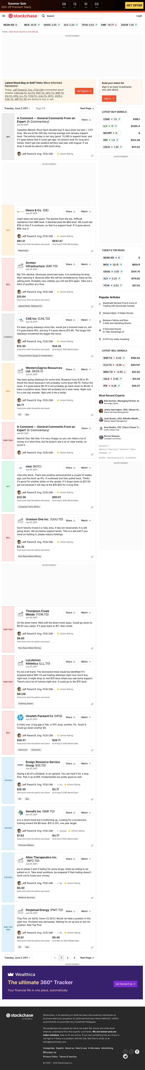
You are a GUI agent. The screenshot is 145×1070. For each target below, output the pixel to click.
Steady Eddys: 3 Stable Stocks (118, 313)
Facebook (103, 453)
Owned (63, 831)
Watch (84, 211)
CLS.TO (112, 364)
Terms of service (68, 1056)
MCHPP (110, 133)
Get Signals (83, 91)
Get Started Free (124, 984)
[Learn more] (92, 155)
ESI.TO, (9, 96)
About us (102, 449)
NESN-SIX (10, 24)
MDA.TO (113, 371)
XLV (69, 24)
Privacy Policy (50, 1056)
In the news (94, 1048)
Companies (49, 1048)
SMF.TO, (60, 93)
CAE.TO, (10, 99)
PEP (109, 140)
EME (107, 24)
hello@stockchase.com (54, 1041)
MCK (30, 24)
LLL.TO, (23, 96)
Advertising (107, 1048)
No (61, 784)
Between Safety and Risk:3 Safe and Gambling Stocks (117, 321)
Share (85, 119)
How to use (112, 449)
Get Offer (134, 5)
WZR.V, (59, 96)
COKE (110, 119)
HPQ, (16, 96)
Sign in (108, 98)
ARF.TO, (19, 99)
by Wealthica (131, 458)
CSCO (111, 147)
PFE (109, 385)
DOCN (127, 24)
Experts (60, 1048)
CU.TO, (32, 93)
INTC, (51, 96)
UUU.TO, (43, 96)
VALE (110, 378)
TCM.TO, (33, 96)
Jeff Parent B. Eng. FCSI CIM (28, 89)
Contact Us (124, 449)
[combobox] (71, 16)
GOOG (50, 24)
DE (25, 99)
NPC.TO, (51, 93)
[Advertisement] (72, 57)
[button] (37, 154)
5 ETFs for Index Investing (116, 339)
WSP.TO (112, 358)
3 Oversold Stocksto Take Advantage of (113, 330)
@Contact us (49, 1052)
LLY (108, 126)
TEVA (88, 24)
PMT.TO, (41, 93)
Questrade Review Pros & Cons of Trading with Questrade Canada (120, 304)
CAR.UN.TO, (21, 93)
